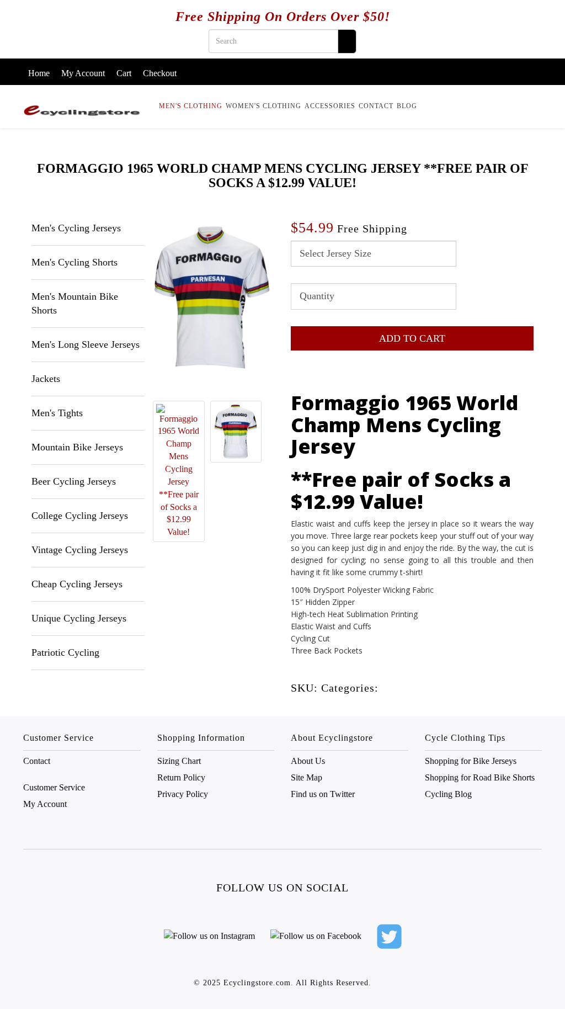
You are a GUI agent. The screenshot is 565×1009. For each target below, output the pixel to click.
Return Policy (181, 777)
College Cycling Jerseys (79, 515)
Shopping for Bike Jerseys (470, 761)
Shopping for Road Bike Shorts (480, 777)
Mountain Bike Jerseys (77, 447)
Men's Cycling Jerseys (76, 227)
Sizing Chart (179, 761)
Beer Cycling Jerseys (73, 481)
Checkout (160, 73)
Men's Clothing (190, 106)
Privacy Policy (182, 794)
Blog (407, 106)
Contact (376, 106)
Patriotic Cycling (65, 652)
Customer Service (54, 787)
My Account (83, 73)
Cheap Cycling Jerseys (76, 584)
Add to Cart (412, 338)
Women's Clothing (263, 106)
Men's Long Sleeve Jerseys (85, 344)
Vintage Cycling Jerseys (79, 549)
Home (39, 73)
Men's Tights (57, 412)
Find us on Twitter (323, 794)
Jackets (45, 378)
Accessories (330, 106)
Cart (123, 73)
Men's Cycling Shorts (74, 262)
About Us (308, 761)
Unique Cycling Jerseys (78, 618)
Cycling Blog (448, 794)
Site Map (306, 777)
